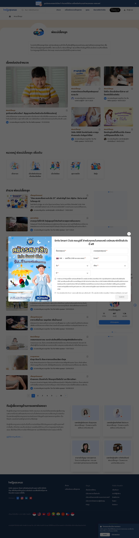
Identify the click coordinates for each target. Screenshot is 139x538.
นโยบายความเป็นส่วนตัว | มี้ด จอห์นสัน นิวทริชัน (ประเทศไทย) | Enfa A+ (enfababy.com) (102, 293)
